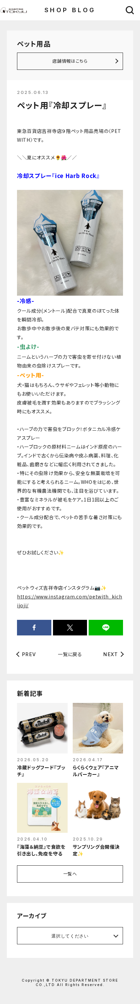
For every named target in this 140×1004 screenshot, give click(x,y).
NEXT (110, 654)
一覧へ (70, 873)
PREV (29, 654)
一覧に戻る (70, 654)
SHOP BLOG (70, 10)
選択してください (69, 936)
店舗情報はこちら (69, 61)
